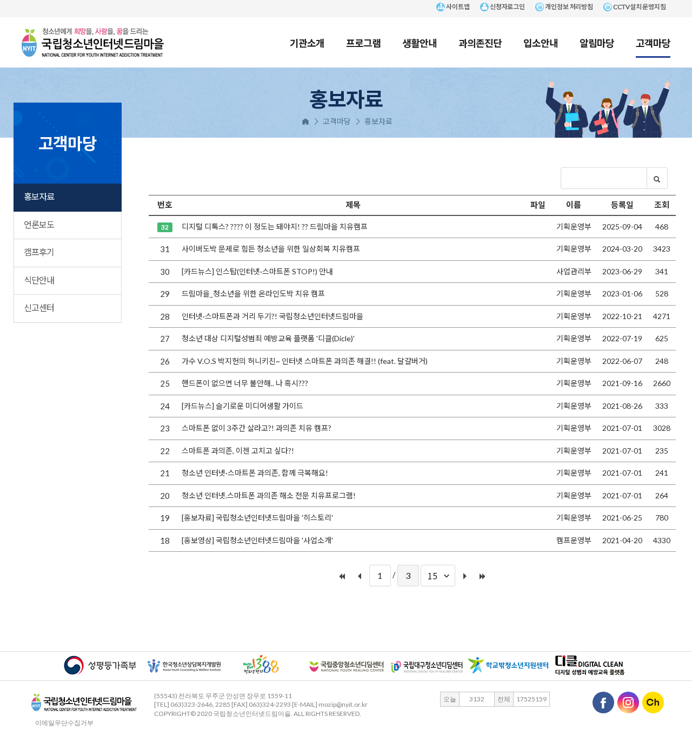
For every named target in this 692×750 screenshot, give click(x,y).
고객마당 (653, 42)
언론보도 (39, 224)
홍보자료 (39, 196)
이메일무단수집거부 (62, 723)
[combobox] (438, 575)
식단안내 (39, 280)
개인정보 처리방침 (568, 7)
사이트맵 (457, 7)
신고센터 (39, 307)
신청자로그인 (507, 7)
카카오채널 (653, 702)
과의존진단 (480, 42)
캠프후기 (39, 252)
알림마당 (597, 42)
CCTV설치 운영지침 (639, 7)
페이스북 (603, 702)
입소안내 (540, 42)
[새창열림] (100, 664)
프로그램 (363, 42)
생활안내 (419, 42)
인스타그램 (628, 702)
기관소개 (307, 42)
